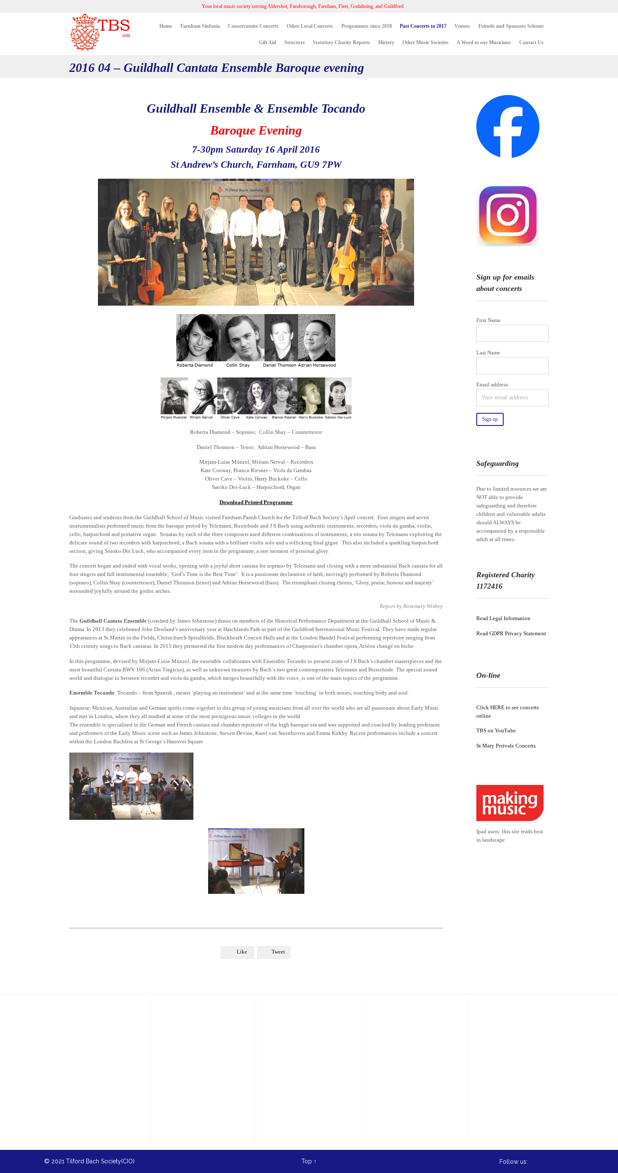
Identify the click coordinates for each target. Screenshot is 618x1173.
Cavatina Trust (181, 1091)
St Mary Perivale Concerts (506, 745)
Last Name (488, 352)
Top (306, 1161)
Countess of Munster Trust (198, 1076)
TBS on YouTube (496, 730)
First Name (488, 320)
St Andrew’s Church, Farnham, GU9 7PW (256, 164)
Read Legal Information (503, 618)
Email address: (493, 384)
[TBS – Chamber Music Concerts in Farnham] (100, 34)
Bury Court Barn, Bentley (196, 1060)
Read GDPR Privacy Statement (511, 633)
